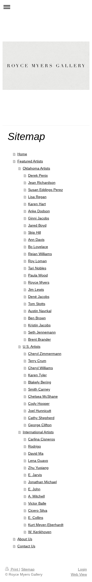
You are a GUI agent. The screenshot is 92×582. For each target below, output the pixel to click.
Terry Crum (37, 361)
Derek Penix (38, 175)
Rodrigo (34, 446)
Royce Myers (38, 282)
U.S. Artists (31, 346)
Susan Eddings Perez (45, 190)
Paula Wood (38, 275)
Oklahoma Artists (36, 168)
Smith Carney (39, 389)
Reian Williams (40, 254)
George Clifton (40, 425)
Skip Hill (34, 232)
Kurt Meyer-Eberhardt (45, 525)
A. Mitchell (36, 496)
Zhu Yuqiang (38, 468)
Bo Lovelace (38, 247)
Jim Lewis (36, 289)
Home (22, 154)
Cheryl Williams (40, 368)
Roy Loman (37, 261)
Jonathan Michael (42, 482)
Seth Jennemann (42, 332)
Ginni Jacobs (38, 218)
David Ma (35, 453)
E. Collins (35, 518)
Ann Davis (36, 240)
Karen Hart (37, 204)
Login (82, 569)
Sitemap (27, 569)
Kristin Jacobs (39, 325)
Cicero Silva (37, 510)
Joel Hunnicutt (39, 411)
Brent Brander (39, 339)
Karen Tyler (37, 375)
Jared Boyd (37, 225)
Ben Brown (37, 318)
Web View (79, 574)
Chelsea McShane (43, 396)
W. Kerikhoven (39, 532)
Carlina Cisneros (41, 439)
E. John (34, 489)
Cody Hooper (39, 403)
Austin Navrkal (39, 311)
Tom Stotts (36, 304)
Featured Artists (30, 161)
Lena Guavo (38, 461)
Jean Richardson (41, 183)
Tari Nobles (37, 268)
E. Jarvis (35, 475)
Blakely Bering (39, 382)
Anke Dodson (39, 211)
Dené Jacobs (38, 297)
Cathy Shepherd (41, 418)
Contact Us (26, 546)
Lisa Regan (37, 197)
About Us (24, 539)
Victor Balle (37, 503)
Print (14, 569)
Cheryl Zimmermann (44, 354)
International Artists (38, 432)
